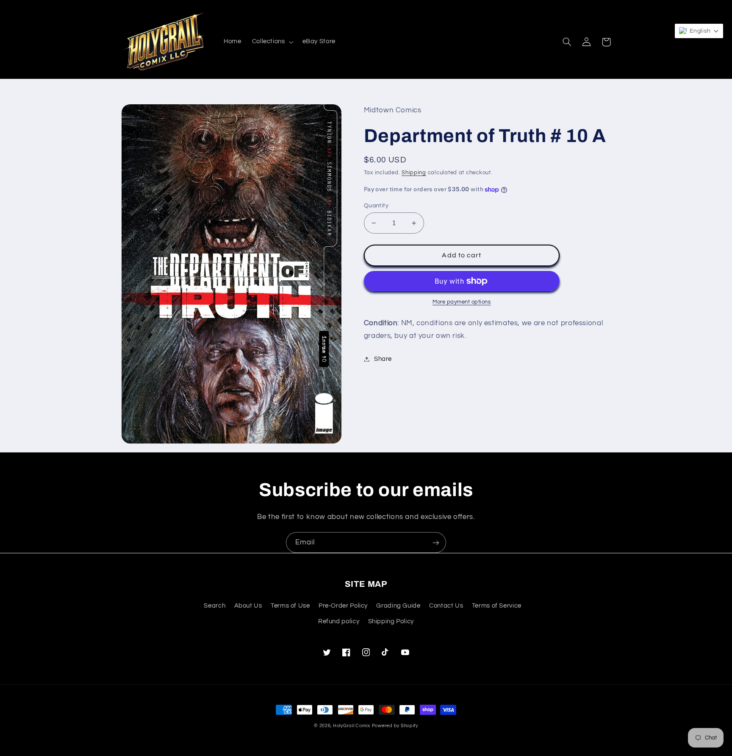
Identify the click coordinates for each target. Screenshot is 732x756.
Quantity (376, 206)
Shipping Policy (391, 621)
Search (214, 606)
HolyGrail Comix (351, 725)
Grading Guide (398, 606)
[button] (272, 42)
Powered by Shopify (395, 725)
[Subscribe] (436, 542)
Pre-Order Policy (343, 606)
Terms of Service (496, 606)
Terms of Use (290, 606)
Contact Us (446, 606)
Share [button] (383, 359)
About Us (248, 606)
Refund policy (338, 621)
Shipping (414, 173)
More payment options (462, 302)
